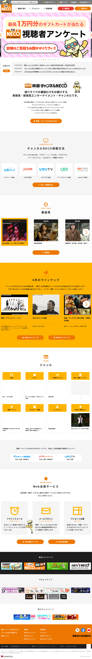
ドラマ (35, 378)
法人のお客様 (4, 646)
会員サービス (5, 636)
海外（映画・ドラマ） (80, 378)
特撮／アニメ (12, 410)
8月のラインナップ (31, 337)
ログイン (85, 2)
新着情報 (48, 8)
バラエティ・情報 (34, 410)
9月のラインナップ (63, 337)
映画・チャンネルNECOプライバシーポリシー (44, 646)
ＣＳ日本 (61, 646)
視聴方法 (84, 8)
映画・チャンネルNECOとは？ (47, 121)
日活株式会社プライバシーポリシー (20, 646)
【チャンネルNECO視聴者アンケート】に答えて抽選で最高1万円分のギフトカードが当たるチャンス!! (54, 68)
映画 (11, 378)
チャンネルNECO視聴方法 (9, 633)
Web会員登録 (63, 542)
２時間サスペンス (57, 378)
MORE (6, 71)
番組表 (66, 8)
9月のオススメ (28, 636)
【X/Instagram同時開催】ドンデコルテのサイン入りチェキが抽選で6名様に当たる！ (50, 72)
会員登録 (73, 2)
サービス (63, 2)
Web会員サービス (31, 542)
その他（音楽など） (80, 410)
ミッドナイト (57, 410)
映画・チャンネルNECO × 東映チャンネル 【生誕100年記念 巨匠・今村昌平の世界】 (49, 65)
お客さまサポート (50, 2)
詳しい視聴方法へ (47, 185)
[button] (34, 59)
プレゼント (35, 8)
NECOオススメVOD (46, 639)
